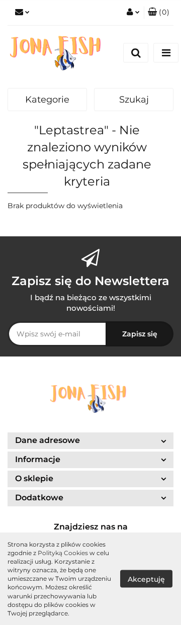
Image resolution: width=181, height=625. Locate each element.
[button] (90, 440)
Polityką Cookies (63, 553)
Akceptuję (146, 578)
